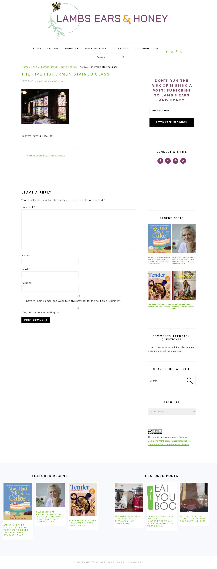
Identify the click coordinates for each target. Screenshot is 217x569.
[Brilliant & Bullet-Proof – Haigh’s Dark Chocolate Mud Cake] (194, 497)
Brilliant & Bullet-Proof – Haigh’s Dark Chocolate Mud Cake (192, 518)
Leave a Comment (55, 81)
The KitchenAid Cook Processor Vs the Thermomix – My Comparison (127, 520)
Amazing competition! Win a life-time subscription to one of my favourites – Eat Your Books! (161, 521)
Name (26, 255)
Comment (28, 207)
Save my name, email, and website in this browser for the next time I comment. (73, 300)
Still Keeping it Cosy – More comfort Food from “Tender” (159, 306)
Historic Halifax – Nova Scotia (58, 66)
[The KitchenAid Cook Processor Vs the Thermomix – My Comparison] (129, 497)
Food (34, 66)
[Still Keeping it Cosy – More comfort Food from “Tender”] (159, 285)
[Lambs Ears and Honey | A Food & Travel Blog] (108, 41)
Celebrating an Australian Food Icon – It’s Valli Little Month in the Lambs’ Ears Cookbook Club (183, 260)
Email (25, 269)
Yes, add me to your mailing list (40, 312)
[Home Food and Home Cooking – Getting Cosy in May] (184, 285)
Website (26, 282)
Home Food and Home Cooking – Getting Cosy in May (183, 307)
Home (25, 66)
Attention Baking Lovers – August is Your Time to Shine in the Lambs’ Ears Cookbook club (159, 260)
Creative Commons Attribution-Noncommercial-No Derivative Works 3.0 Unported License (169, 441)
